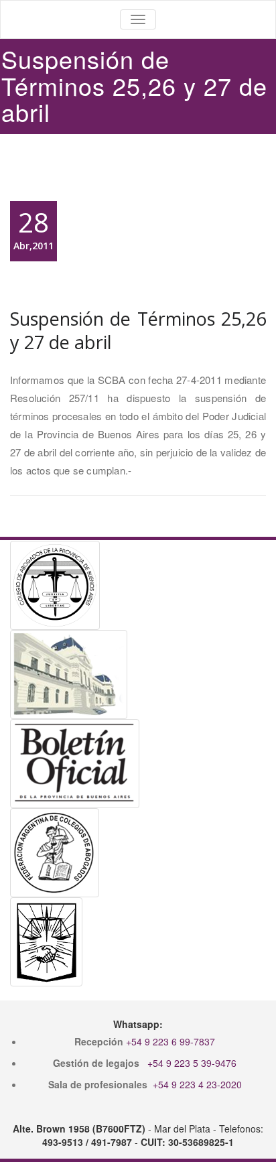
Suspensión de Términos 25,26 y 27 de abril (138, 330)
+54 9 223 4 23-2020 (197, 1084)
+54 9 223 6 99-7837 (170, 1041)
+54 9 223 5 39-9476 (191, 1063)
